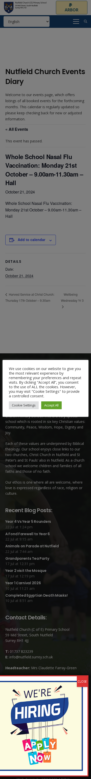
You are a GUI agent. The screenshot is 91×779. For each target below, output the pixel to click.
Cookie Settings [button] (24, 405)
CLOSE (82, 681)
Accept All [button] (51, 405)
